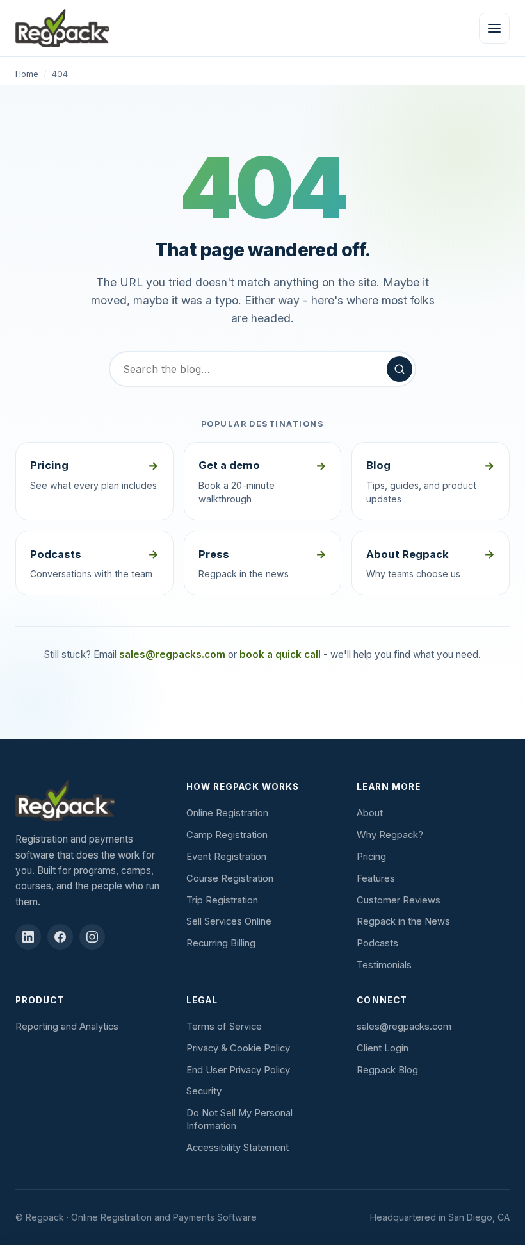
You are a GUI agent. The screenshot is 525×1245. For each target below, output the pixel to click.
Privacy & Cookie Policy (238, 1048)
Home (26, 74)
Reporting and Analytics (66, 1026)
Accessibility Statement (237, 1147)
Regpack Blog (387, 1070)
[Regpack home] (62, 28)
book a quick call (280, 654)
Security (204, 1091)
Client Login (382, 1048)
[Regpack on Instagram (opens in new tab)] (92, 937)
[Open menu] (494, 28)
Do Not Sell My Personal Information (239, 1119)
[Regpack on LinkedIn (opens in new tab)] (28, 937)
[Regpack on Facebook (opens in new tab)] (60, 937)
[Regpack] (91, 800)
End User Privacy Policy (238, 1070)
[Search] (399, 369)
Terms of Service (224, 1026)
